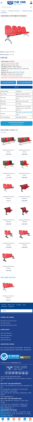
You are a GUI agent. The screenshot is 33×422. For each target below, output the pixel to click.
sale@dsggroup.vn (8, 396)
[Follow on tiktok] (26, 372)
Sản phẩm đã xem (8, 277)
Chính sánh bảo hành (6, 333)
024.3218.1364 (23, 389)
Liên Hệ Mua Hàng (5, 323)
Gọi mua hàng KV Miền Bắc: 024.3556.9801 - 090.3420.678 (16, 347)
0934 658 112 (24, 392)
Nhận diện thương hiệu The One (9, 325)
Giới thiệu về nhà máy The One (8, 320)
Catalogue (18, 304)
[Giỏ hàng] (31, 3)
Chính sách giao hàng (6, 335)
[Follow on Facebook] (6, 372)
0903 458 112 (16, 392)
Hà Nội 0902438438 (8, 82)
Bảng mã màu (11, 304)
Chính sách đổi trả (5, 337)
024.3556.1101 (15, 389)
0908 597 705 (16, 406)
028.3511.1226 (23, 404)
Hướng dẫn (4, 306)
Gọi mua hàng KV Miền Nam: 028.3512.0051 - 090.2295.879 (16, 349)
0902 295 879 (8, 406)
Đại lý (24, 304)
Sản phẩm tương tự (9, 130)
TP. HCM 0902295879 (25, 82)
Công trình (11, 306)
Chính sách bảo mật (6, 339)
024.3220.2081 (4, 391)
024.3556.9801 (6, 389)
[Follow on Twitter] (13, 372)
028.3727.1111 (6, 404)
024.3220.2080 (13, 391)
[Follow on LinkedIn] (19, 372)
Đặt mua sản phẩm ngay (16, 123)
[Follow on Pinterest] (16, 372)
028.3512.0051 (15, 404)
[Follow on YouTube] (23, 372)
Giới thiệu (3, 304)
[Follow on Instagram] (9, 372)
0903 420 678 (8, 392)
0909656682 (24, 406)
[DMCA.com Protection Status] (25, 357)
